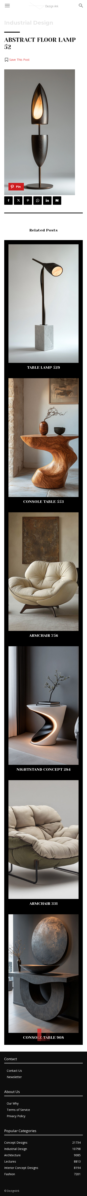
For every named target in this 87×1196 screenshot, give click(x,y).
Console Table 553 (43, 502)
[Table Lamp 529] (43, 303)
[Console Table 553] (43, 437)
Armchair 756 (43, 635)
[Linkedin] (47, 200)
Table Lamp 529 (43, 367)
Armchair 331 (43, 903)
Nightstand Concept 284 (43, 769)
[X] (18, 200)
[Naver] (57, 200)
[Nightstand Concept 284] (43, 705)
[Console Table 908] (43, 973)
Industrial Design (28, 22)
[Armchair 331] (43, 839)
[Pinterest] (28, 200)
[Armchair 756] (43, 571)
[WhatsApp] (37, 200)
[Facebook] (8, 200)
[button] (17, 60)
